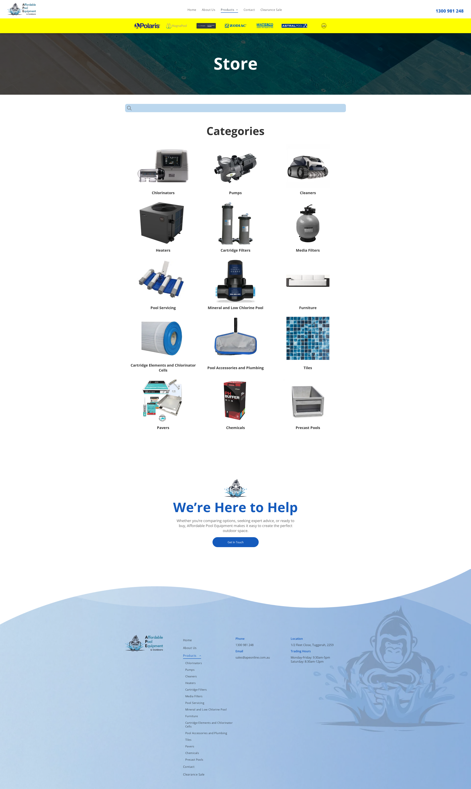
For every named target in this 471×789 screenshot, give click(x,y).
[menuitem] (192, 10)
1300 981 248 (450, 11)
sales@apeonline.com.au (253, 657)
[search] (129, 108)
